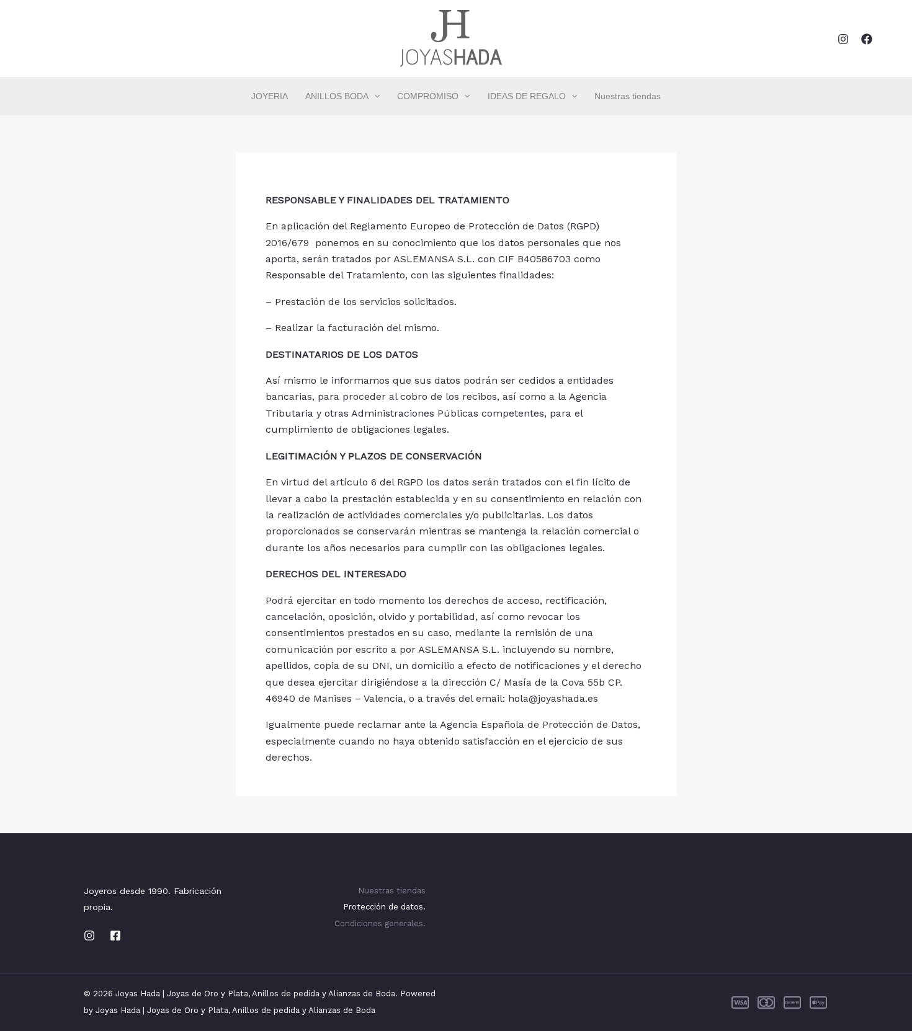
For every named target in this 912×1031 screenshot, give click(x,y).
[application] (374, 96)
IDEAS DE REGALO (527, 96)
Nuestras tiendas (627, 96)
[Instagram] (843, 39)
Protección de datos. (384, 906)
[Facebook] (866, 39)
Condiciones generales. (380, 923)
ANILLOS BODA (337, 96)
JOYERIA (269, 96)
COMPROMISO (427, 96)
